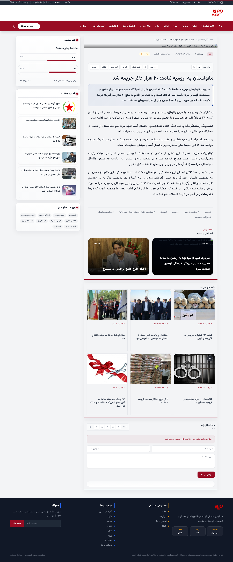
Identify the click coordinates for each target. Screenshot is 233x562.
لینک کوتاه (136, 67)
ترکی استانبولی (39, 2)
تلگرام (104, 67)
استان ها (108, 540)
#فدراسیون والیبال (106, 212)
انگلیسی (67, 2)
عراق (110, 531)
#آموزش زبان (59, 215)
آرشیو (18, 2)
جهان (109, 526)
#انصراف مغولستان (203, 217)
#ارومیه (175, 212)
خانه (221, 26)
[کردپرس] (217, 12)
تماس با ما (161, 521)
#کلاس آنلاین (71, 220)
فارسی (57, 2)
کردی (50, 2)
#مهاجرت (72, 215)
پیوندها (25, 2)
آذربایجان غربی (201, 39)
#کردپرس (207, 212)
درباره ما (162, 516)
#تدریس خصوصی (28, 215)
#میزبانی (163, 212)
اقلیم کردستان (105, 511)
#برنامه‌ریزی (42, 220)
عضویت (17, 523)
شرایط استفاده (16, 555)
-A (200, 67)
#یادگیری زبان (44, 215)
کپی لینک (114, 67)
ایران (110, 535)
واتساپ (94, 67)
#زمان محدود (56, 220)
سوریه (109, 521)
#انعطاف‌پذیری (27, 220)
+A (194, 67)
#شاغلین (57, 226)
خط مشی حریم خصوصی (35, 555)
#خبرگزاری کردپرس (191, 212)
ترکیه (110, 516)
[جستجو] (13, 26)
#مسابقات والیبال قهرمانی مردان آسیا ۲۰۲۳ (137, 212)
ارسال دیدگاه (206, 474)
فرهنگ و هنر (106, 545)
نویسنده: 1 (199, 54)
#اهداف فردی (71, 226)
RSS (12, 2)
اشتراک (125, 67)
